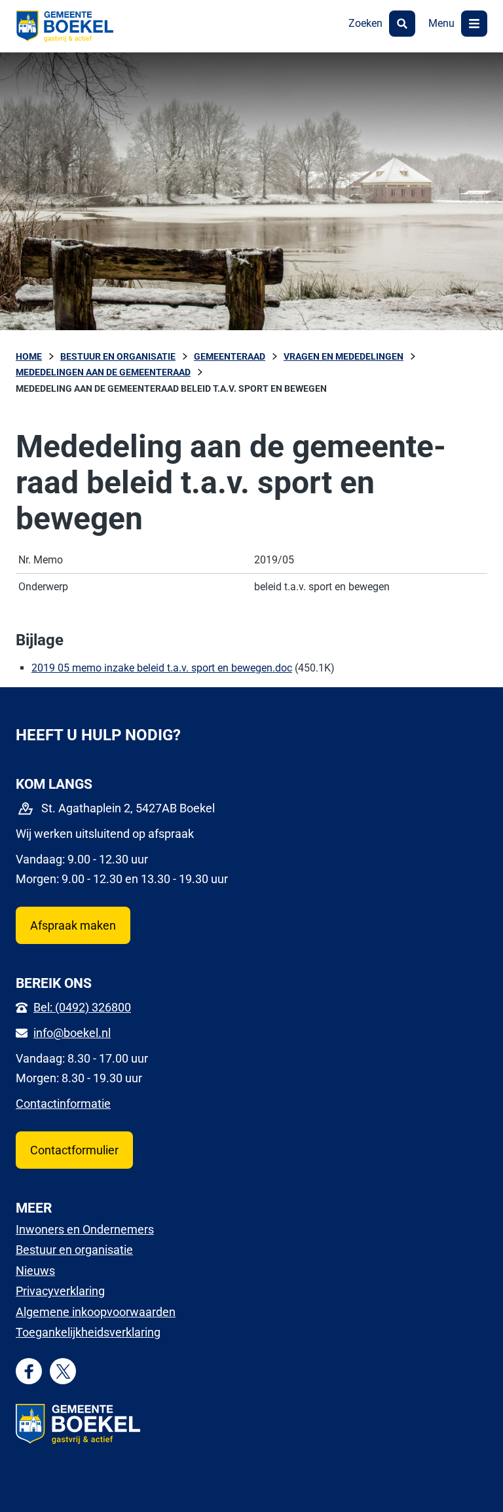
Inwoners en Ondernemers (85, 1229)
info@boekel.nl (72, 1033)
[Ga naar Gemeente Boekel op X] (63, 1371)
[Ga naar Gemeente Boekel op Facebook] (29, 1371)
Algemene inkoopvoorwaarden (96, 1312)
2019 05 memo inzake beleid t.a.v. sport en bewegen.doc (161, 668)
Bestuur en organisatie (74, 1250)
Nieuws (35, 1270)
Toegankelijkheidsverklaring (88, 1332)
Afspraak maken (73, 925)
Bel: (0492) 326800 (82, 1007)
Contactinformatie (63, 1103)
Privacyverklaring (60, 1291)
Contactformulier (74, 1150)
